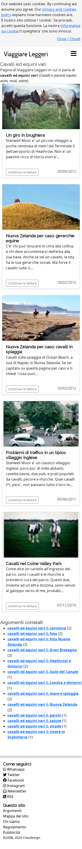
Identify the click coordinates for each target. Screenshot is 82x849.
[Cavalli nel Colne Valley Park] (41, 534)
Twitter (13, 774)
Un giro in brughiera (25, 135)
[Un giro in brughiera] (41, 106)
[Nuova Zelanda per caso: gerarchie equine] (41, 206)
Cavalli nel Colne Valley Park (34, 563)
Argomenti (12, 810)
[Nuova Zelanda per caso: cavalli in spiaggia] (41, 317)
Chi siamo (11, 821)
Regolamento (14, 826)
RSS (9, 796)
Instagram (15, 785)
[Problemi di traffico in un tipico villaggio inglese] (41, 423)
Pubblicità (11, 832)
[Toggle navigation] (73, 53)
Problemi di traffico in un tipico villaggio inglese (36, 455)
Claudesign (31, 837)
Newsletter (16, 791)
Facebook (15, 780)
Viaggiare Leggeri (26, 53)
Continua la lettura (22, 172)
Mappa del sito (15, 816)
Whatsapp (15, 769)
